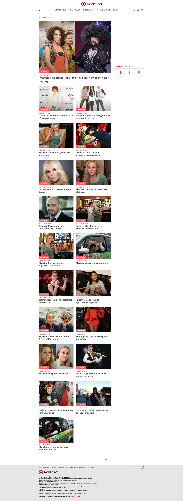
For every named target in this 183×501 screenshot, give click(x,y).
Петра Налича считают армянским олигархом (88, 153)
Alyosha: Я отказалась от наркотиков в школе (52, 264)
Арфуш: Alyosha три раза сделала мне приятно (89, 227)
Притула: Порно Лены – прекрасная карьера (88, 301)
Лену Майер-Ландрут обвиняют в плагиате (55, 301)
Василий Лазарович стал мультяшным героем (51, 227)
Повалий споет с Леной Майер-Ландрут (55, 190)
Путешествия (88, 10)
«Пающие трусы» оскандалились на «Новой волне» (93, 117)
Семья (77, 10)
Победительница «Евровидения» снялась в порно (56, 411)
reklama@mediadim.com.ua (68, 486)
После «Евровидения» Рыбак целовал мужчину (91, 374)
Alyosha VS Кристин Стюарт (53, 373)
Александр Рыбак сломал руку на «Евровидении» (92, 411)
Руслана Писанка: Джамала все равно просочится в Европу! (74, 79)
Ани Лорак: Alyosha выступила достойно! (92, 338)
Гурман (99, 10)
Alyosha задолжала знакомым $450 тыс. (92, 190)
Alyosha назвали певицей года (92, 262)
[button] (138, 10)
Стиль (70, 10)
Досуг (115, 10)
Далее (105, 459)
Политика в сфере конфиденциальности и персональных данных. (69, 493)
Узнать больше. (75, 496)
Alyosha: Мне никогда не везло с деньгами (56, 153)
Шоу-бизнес (60, 10)
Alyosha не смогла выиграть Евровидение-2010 (53, 448)
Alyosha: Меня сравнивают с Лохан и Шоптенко (54, 338)
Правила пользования (45, 493)
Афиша (107, 10)
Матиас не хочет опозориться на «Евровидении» (56, 117)
